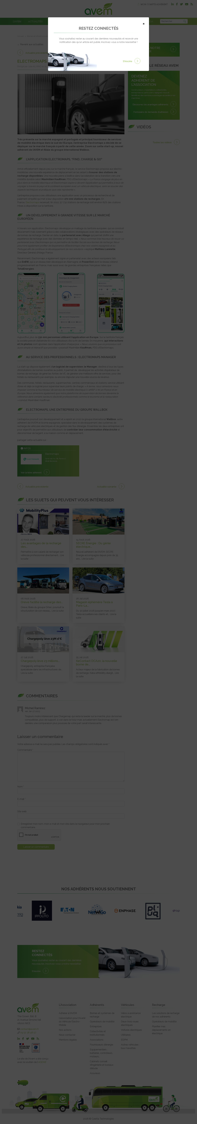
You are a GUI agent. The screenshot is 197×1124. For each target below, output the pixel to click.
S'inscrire (128, 61)
